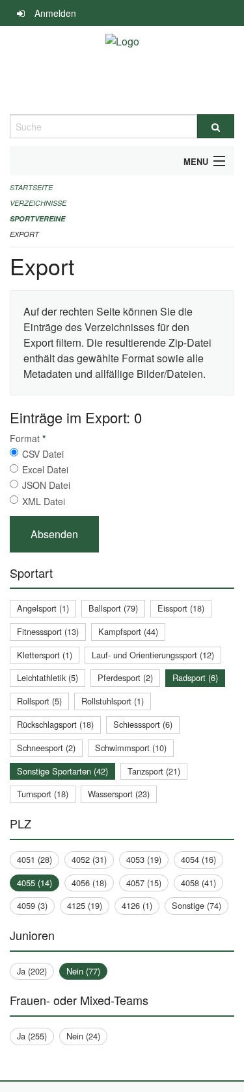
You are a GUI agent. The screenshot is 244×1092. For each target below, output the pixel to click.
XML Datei (43, 501)
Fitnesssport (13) (48, 631)
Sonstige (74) (196, 905)
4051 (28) (34, 859)
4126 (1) (137, 905)
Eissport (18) (180, 608)
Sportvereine (37, 218)
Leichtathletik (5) (47, 677)
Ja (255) (32, 1036)
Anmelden (55, 12)
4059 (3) (32, 905)
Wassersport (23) (119, 794)
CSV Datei (43, 453)
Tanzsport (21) (154, 771)
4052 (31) (89, 859)
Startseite (31, 187)
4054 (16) (198, 859)
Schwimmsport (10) (131, 747)
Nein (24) (83, 1036)
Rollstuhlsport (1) (112, 701)
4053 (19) (143, 859)
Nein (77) (83, 971)
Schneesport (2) (46, 747)
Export (24, 234)
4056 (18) (89, 882)
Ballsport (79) (113, 608)
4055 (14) (34, 882)
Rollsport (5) (39, 701)
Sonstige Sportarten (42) (62, 771)
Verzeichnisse (38, 203)
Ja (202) (32, 971)
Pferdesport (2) (125, 677)
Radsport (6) (195, 677)
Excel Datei (45, 469)
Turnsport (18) (42, 794)
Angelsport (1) (43, 608)
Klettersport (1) (44, 655)
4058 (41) (198, 882)
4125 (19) (84, 905)
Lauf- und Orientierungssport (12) (153, 655)
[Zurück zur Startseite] (122, 70)
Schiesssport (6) (142, 724)
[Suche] (216, 126)
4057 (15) (143, 882)
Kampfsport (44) (128, 631)
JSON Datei (46, 484)
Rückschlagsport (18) (55, 724)
